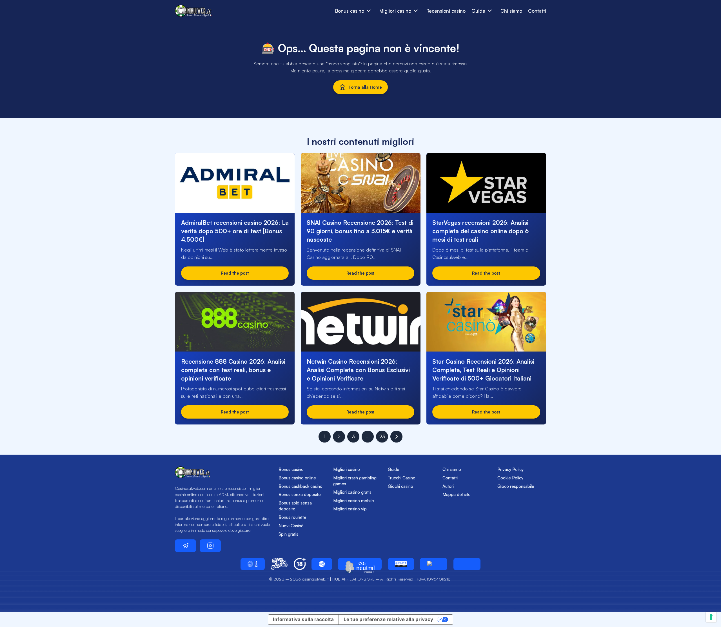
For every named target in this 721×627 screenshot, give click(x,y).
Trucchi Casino (401, 478)
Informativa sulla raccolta (303, 619)
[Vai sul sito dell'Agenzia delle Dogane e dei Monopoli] (253, 564)
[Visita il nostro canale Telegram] (185, 545)
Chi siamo (511, 11)
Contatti (537, 11)
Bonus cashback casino (300, 486)
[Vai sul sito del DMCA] (401, 564)
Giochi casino (400, 486)
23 (382, 436)
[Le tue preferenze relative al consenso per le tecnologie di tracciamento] (711, 617)
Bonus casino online (297, 478)
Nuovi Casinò (291, 525)
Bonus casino (291, 469)
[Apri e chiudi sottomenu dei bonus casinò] (368, 10)
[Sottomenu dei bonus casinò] (415, 10)
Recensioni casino (446, 11)
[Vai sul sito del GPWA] (433, 564)
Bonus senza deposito (300, 494)
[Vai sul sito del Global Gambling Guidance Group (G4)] (321, 564)
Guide (393, 469)
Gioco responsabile (515, 486)
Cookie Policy (510, 478)
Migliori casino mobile (353, 500)
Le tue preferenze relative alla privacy (388, 619)
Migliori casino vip (350, 509)
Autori (448, 486)
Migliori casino (346, 469)
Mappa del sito (456, 494)
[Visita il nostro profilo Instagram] (210, 545)
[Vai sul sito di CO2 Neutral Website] (360, 564)
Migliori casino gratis (352, 492)
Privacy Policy (510, 469)
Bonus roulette (292, 517)
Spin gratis (288, 534)
